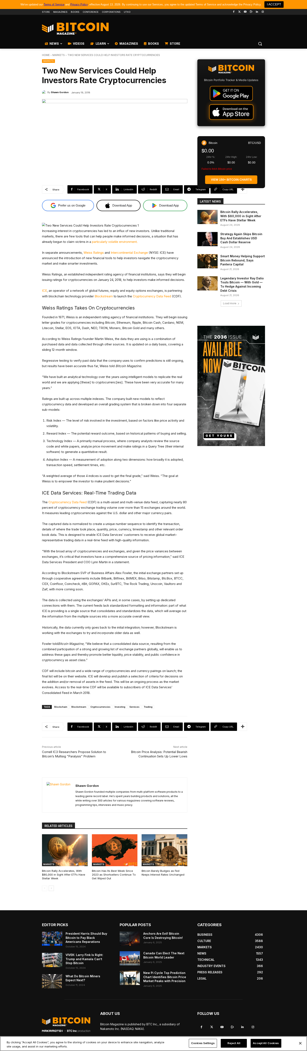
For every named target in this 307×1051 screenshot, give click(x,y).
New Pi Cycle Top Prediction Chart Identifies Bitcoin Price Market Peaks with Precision (164, 977)
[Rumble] (251, 12)
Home (46, 55)
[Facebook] (233, 12)
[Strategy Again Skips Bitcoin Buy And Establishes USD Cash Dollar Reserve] (207, 239)
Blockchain (60, 706)
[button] (260, 44)
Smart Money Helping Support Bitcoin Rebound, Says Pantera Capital (242, 260)
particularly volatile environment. (115, 242)
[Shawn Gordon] (44, 92)
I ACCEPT (274, 4)
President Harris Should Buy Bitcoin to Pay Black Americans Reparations (86, 937)
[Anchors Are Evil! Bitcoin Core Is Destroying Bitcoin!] (130, 939)
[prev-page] (44, 888)
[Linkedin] (256, 12)
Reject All (233, 1043)
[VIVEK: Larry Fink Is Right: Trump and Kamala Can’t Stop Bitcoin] (52, 960)
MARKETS (58, 55)
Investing (120, 706)
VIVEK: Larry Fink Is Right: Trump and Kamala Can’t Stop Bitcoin (84, 959)
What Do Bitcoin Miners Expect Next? (83, 978)
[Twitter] (239, 12)
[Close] (300, 1043)
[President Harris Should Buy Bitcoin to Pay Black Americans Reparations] (52, 939)
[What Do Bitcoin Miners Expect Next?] (52, 981)
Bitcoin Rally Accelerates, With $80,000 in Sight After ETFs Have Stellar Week (63, 874)
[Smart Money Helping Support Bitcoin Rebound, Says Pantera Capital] (207, 261)
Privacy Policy (79, 4)
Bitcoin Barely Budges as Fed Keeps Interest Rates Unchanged (163, 872)
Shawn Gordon (60, 92)
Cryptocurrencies (100, 706)
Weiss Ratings (94, 253)
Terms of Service (54, 4)
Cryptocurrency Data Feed (152, 296)
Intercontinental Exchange (129, 253)
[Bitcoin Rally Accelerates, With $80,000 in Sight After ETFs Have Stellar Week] (65, 850)
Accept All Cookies (266, 1043)
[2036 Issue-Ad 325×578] (231, 386)
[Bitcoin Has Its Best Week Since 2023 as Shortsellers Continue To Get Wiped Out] (115, 850)
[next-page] (51, 888)
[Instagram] (262, 12)
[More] (242, 189)
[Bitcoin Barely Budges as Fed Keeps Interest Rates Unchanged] (164, 850)
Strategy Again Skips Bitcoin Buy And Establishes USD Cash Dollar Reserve (241, 238)
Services (134, 706)
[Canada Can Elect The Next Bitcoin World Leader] (130, 958)
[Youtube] (245, 12)
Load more (229, 303)
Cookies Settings (203, 1043)
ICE (44, 291)
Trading (148, 706)
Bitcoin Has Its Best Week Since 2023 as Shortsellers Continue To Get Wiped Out (114, 874)
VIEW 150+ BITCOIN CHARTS (231, 179)
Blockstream (104, 296)
